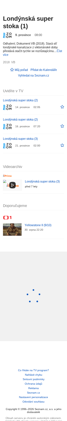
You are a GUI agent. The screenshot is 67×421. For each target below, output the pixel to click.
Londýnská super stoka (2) (20, 100)
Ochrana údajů (33, 383)
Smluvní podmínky (33, 379)
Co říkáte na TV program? (33, 370)
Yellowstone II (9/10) (38, 225)
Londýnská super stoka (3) (20, 138)
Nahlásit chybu (33, 374)
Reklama (33, 388)
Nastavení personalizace (33, 397)
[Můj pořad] (62, 107)
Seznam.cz (33, 392)
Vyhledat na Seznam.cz (33, 75)
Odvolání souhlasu (33, 401)
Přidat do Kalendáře (44, 69)
